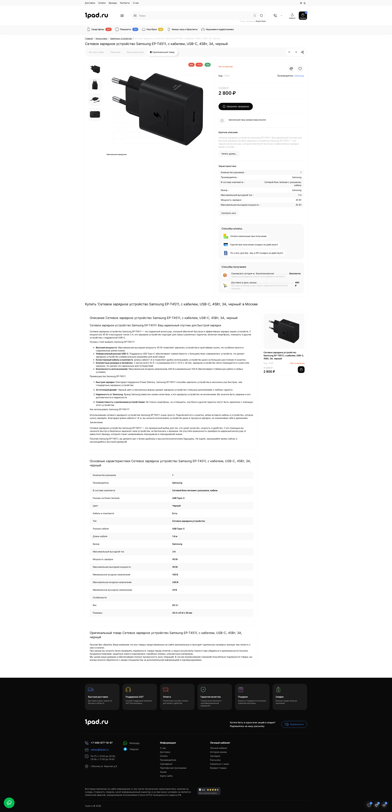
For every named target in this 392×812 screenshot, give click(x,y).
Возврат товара (218, 768)
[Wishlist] (300, 68)
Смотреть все (228, 213)
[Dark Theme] (304, 3)
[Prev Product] (289, 52)
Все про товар (96, 52)
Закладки (215, 756)
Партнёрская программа (173, 768)
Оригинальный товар (163, 52)
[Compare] (291, 68)
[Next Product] (296, 52)
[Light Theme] (301, 3)
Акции (163, 772)
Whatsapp (134, 743)
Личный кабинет (218, 748)
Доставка (90, 3)
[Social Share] (302, 52)
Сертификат (166, 764)
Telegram (134, 749)
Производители (168, 760)
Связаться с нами (219, 764)
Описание (115, 52)
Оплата (102, 3)
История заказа (218, 752)
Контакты (125, 3)
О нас (136, 3)
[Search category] (135, 15)
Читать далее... (229, 153)
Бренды (113, 3)
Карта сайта (166, 776)
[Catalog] (122, 15)
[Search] (254, 15)
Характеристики (135, 52)
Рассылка (215, 760)
